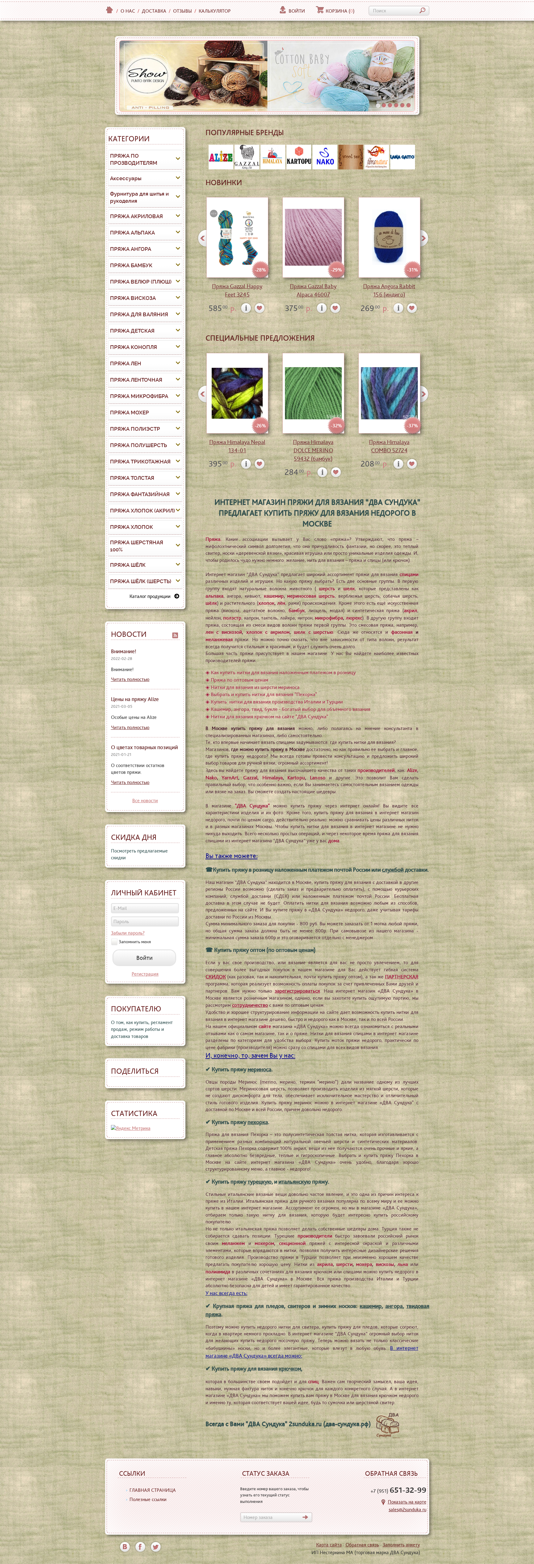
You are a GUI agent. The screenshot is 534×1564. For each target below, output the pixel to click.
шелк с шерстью (313, 632)
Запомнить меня (135, 941)
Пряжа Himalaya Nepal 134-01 (237, 446)
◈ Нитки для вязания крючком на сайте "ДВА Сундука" (267, 716)
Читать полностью (130, 679)
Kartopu (296, 777)
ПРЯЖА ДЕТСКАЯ (132, 331)
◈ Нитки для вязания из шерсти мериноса (252, 687)
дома (333, 840)
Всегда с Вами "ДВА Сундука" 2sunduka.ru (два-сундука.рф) (290, 1424)
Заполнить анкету (401, 1545)
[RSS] (175, 634)
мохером (264, 1243)
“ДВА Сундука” (393, 502)
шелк (349, 588)
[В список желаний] (260, 308)
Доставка (154, 11)
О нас (128, 11)
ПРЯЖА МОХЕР (129, 412)
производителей (376, 770)
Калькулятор (215, 11)
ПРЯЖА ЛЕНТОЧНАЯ (136, 380)
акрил (410, 610)
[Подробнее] (246, 308)
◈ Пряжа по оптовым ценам (237, 680)
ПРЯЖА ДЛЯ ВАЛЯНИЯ (139, 314)
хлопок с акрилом (268, 632)
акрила (325, 1264)
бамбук (297, 610)
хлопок (266, 603)
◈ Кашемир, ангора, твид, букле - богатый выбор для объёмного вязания (288, 709)
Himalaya (272, 777)
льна (402, 1264)
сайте (265, 1026)
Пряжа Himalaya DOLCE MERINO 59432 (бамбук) (313, 450)
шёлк (211, 603)
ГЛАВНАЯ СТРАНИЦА (152, 1490)
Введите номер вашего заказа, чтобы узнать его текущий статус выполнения (274, 1495)
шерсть (327, 588)
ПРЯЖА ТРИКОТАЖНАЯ (140, 461)
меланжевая (219, 639)
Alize (412, 770)
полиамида (218, 1271)
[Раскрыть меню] (178, 159)
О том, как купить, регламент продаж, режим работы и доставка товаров (142, 1029)
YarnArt (230, 777)
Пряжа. (214, 539)
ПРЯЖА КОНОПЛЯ (133, 347)
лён (281, 603)
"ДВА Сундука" (252, 806)
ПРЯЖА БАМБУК (131, 265)
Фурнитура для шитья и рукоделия (139, 197)
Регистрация (145, 974)
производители (315, 1236)
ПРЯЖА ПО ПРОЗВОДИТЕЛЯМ (133, 159)
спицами (409, 574)
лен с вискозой (224, 632)
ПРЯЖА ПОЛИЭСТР (135, 429)
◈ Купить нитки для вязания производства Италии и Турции (274, 702)
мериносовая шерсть (311, 596)
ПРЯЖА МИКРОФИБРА (139, 396)
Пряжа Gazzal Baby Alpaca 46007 (313, 290)
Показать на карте (407, 1502)
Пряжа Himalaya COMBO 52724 (389, 446)
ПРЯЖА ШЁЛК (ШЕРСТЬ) (140, 581)
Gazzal (250, 777)
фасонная (402, 632)
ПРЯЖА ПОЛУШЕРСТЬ (138, 445)
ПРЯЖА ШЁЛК (128, 565)
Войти (297, 11)
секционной (292, 1243)
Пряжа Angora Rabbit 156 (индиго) (389, 290)
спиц (313, 1381)
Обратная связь (362, 1545)
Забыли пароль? (128, 933)
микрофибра (329, 618)
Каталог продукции (151, 596)
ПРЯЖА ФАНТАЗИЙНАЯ (140, 494)
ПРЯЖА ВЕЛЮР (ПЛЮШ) (141, 282)
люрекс (354, 618)
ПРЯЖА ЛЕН (125, 363)
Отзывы (182, 11)
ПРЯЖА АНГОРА (130, 249)
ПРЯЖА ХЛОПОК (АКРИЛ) (142, 511)
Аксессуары (126, 178)
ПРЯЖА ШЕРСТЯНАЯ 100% (136, 546)
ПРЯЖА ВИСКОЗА (133, 298)
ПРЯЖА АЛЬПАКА (132, 233)
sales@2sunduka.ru (407, 1509)
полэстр (232, 618)
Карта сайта (329, 1545)
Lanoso (317, 777)
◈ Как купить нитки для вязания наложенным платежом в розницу (281, 672)
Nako (211, 777)
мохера (364, 1264)
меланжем (233, 1243)
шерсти (344, 1264)
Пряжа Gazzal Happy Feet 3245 (237, 290)
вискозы (385, 1264)
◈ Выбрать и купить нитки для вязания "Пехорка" (261, 694)
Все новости (145, 800)
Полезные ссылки (148, 1499)
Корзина (340, 11)
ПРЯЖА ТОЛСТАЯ (132, 478)
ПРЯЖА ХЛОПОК (131, 527)
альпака (214, 596)
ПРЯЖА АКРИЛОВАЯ (136, 216)
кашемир (274, 596)
